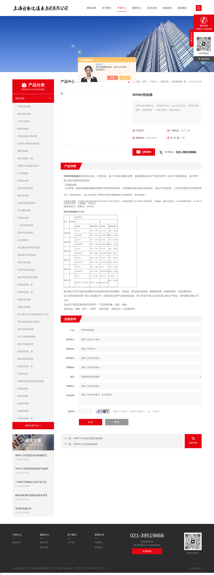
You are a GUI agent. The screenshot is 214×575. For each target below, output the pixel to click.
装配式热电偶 (24, 299)
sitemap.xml (196, 568)
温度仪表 (20, 98)
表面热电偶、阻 (25, 351)
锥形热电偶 (22, 128)
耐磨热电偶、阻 (25, 284)
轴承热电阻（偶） (26, 158)
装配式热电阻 (24, 307)
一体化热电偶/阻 (25, 225)
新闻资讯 (44, 542)
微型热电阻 (22, 151)
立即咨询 (146, 152)
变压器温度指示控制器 (28, 321)
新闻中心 (137, 8)
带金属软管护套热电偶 (28, 247)
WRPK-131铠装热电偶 (85, 444)
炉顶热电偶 (22, 218)
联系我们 (182, 8)
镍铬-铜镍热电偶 (25, 329)
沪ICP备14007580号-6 (94, 568)
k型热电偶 (22, 373)
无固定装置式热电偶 (27, 136)
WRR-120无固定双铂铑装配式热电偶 (34, 455)
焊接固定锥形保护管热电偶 (30, 381)
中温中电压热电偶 (26, 269)
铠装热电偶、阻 (25, 418)
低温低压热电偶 (25, 188)
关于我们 (106, 8)
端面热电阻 (22, 396)
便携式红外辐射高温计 (28, 166)
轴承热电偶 (22, 195)
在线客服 (147, 551)
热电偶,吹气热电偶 (26, 255)
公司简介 (71, 542)
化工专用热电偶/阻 (26, 336)
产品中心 (122, 8)
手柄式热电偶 (24, 106)
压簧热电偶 (22, 403)
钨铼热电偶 (22, 180)
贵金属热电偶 (24, 210)
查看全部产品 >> (33, 425)
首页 (144, 81)
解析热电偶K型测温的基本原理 (31, 495)
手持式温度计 (24, 121)
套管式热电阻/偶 (25, 344)
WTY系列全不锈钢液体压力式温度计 (34, 314)
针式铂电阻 (22, 173)
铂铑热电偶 (22, 411)
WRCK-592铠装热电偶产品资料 (31, 468)
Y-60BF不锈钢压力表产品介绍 (30, 482)
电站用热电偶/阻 (25, 359)
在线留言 (167, 8)
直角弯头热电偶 (25, 232)
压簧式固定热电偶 (26, 203)
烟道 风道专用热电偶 (27, 277)
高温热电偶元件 (23, 508)
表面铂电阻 (22, 388)
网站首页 (91, 8)
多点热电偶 (22, 240)
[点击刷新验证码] (103, 411)
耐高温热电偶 (24, 114)
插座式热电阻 (24, 262)
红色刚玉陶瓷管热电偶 (28, 143)
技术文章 (152, 8)
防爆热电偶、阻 (25, 366)
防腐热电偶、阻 (25, 292)
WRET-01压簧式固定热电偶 (88, 438)
